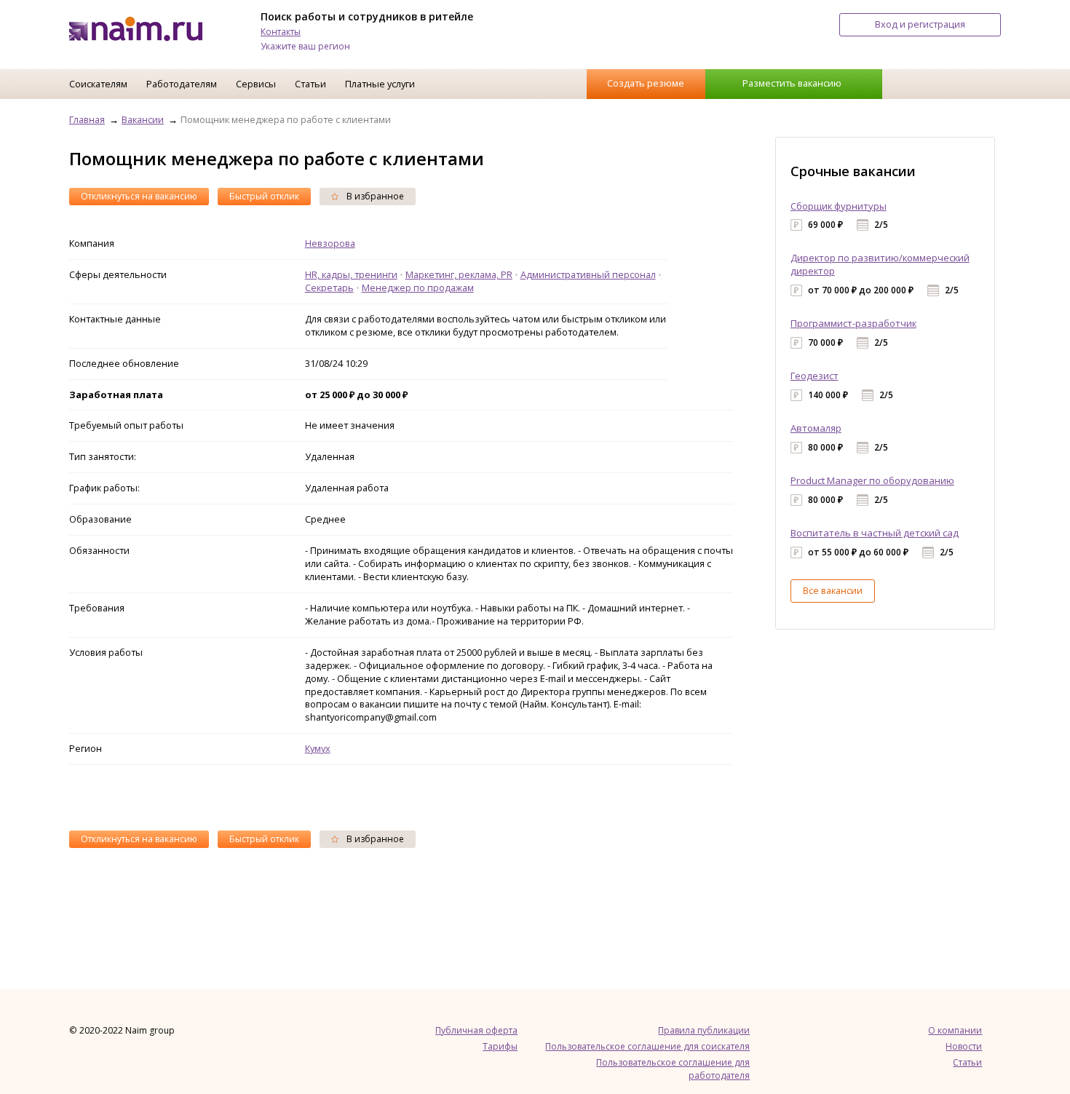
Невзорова (330, 243)
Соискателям (98, 83)
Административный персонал (588, 274)
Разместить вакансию (791, 83)
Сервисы (256, 83)
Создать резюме (645, 83)
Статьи (310, 83)
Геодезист (814, 375)
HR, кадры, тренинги (351, 274)
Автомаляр (815, 428)
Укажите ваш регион (305, 46)
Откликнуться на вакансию (139, 196)
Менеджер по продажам (418, 287)
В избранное (374, 196)
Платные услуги (380, 83)
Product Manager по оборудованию (872, 480)
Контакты (281, 31)
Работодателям (181, 83)
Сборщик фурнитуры (838, 206)
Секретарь (329, 287)
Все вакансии (833, 590)
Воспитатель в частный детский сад (874, 532)
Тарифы (500, 1046)
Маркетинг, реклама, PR (458, 274)
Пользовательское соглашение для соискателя (647, 1046)
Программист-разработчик (853, 323)
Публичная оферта (476, 1030)
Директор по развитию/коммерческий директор (880, 264)
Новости (964, 1046)
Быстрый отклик (264, 196)
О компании (955, 1030)
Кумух (317, 748)
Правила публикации (704, 1030)
